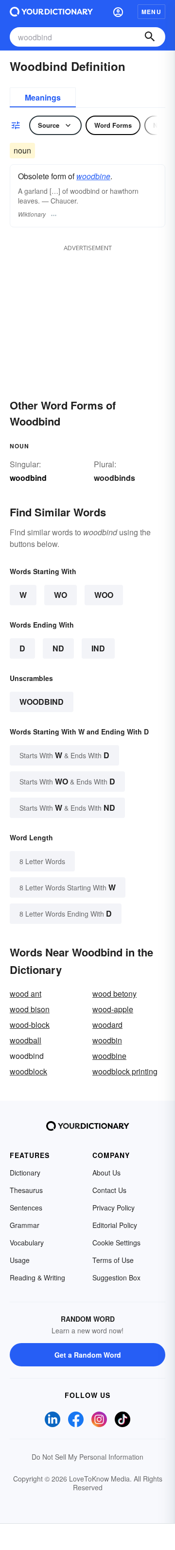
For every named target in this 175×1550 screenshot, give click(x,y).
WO (60, 594)
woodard (107, 1024)
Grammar (24, 1225)
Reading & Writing (37, 1277)
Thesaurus (26, 1190)
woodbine (93, 176)
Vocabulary (27, 1242)
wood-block (30, 1024)
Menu (151, 11)
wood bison (30, 1009)
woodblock (28, 1071)
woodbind (41, 701)
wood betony (114, 993)
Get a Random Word (87, 1355)
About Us (106, 1172)
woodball (25, 1040)
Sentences (26, 1207)
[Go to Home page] (51, 11)
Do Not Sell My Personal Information (87, 1457)
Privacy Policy (113, 1207)
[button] (118, 11)
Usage (20, 1260)
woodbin (107, 1040)
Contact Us (109, 1190)
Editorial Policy (114, 1225)
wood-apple (112, 1009)
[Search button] (149, 37)
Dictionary (25, 1172)
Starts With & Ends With (64, 755)
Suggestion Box (116, 1277)
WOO (103, 594)
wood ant (25, 993)
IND (98, 648)
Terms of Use (113, 1260)
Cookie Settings (116, 1242)
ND (58, 648)
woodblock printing (125, 1071)
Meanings (43, 97)
